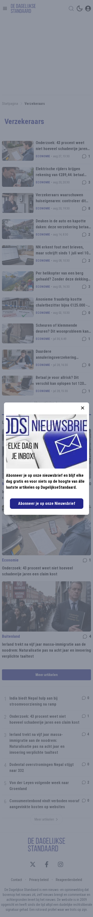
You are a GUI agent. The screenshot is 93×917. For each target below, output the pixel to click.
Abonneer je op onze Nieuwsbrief (46, 503)
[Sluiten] (82, 407)
